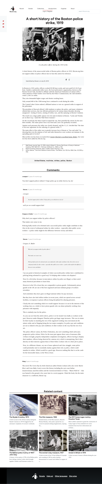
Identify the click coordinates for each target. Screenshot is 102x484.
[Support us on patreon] (3, 24)
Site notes (73, 476)
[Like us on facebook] (3, 27)
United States (39, 161)
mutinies (49, 161)
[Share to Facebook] (66, 79)
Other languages (61, 476)
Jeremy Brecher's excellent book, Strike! (63, 137)
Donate (42, 476)
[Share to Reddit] (69, 79)
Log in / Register (47, 11)
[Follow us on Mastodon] (3, 21)
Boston (69, 161)
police (63, 161)
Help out (50, 476)
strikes (56, 161)
